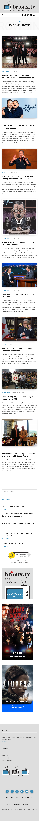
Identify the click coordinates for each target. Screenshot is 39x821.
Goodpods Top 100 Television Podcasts (19, 560)
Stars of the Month (9, 529)
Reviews (4, 172)
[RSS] (22, 791)
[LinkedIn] (31, 791)
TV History (5, 509)
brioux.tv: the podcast (13, 804)
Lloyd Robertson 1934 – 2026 (12, 543)
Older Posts (8, 482)
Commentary (6, 122)
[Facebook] (7, 791)
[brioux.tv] (19, 6)
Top (20, 817)
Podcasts (5, 71)
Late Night (5, 238)
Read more (5, 741)
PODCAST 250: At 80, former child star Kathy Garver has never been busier (17, 515)
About (7, 797)
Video (26, 801)
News (12, 797)
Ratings (19, 801)
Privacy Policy (28, 804)
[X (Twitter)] (12, 791)
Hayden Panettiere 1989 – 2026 (13, 506)
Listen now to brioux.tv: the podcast (19, 562)
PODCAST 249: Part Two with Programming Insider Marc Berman (17, 535)
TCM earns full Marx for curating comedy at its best (18, 525)
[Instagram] (17, 791)
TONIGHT (4, 344)
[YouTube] (26, 791)
